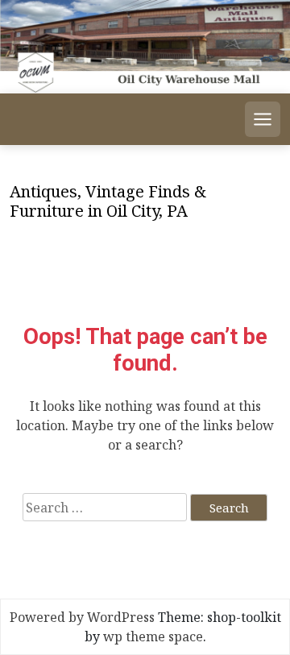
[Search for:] (105, 507)
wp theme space (153, 636)
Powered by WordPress (82, 617)
